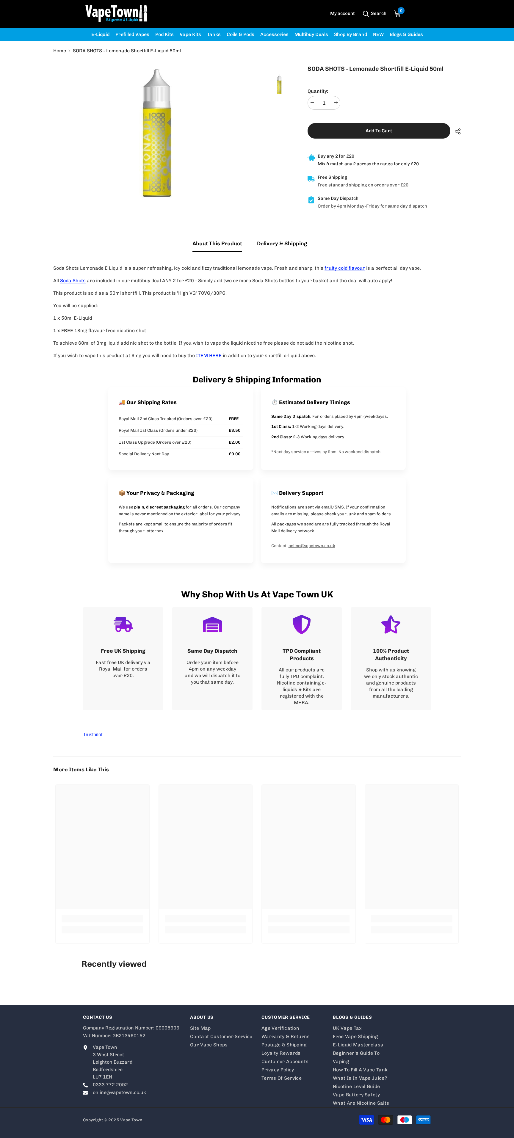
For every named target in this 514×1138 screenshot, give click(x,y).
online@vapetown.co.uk (312, 545)
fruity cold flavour (345, 268)
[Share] (455, 131)
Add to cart (379, 131)
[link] (123, 658)
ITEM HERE (209, 355)
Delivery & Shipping (282, 243)
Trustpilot (92, 734)
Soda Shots (73, 280)
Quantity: (318, 91)
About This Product (217, 243)
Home (59, 51)
